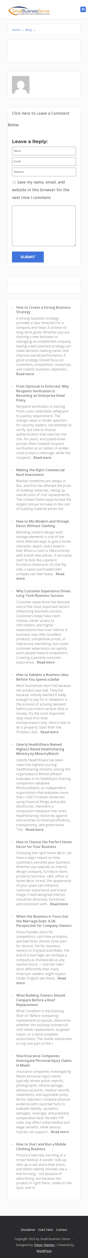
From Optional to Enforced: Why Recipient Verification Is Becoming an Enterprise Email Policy (42, 393)
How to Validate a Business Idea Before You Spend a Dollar (42, 677)
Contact (61, 1230)
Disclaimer (28, 1230)
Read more (25, 374)
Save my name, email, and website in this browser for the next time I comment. (40, 189)
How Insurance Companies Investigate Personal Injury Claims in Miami (44, 1060)
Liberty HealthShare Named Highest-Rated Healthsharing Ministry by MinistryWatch (40, 749)
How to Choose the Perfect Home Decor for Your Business (44, 844)
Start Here (45, 1230)
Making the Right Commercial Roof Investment (40, 472)
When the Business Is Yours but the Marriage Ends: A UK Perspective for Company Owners (44, 921)
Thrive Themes (44, 1245)
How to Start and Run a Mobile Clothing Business (41, 1146)
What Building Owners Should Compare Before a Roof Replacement (40, 1000)
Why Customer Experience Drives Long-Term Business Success (43, 593)
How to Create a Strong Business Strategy (43, 309)
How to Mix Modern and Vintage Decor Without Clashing (42, 523)
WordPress (44, 1251)
